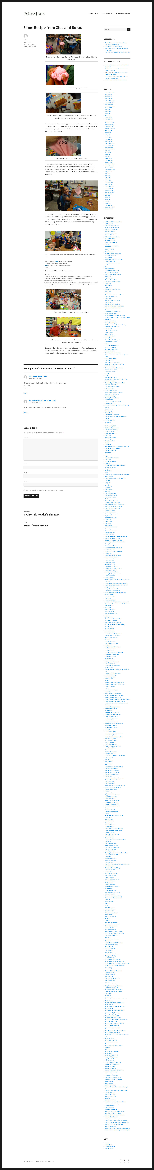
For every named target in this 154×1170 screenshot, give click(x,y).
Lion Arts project (110, 663)
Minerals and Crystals (111, 727)
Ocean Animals (109, 750)
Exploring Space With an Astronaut (115, 465)
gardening (108, 523)
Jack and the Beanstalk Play (113, 618)
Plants (107, 808)
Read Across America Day (112, 847)
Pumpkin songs (109, 836)
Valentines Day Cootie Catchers (114, 1070)
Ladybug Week (109, 650)
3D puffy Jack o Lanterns (112, 236)
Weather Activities (110, 1100)
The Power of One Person (112, 1027)
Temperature (109, 1004)
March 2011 (108, 203)
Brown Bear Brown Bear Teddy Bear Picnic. (117, 317)
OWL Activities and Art (120, 80)
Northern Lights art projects (113, 746)
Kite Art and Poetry (110, 641)
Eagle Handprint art (110, 433)
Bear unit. (108, 293)
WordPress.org (109, 1148)
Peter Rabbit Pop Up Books (113, 787)
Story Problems (109, 969)
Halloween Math (110, 562)
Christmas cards (109, 351)
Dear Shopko (109, 409)
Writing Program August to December (116, 1120)
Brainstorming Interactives (112, 311)
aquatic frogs (109, 278)
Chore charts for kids (111, 349)
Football (107, 491)
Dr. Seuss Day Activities (112, 427)
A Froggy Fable (109, 251)
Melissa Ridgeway (110, 65)
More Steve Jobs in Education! (114, 733)
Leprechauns (109, 658)
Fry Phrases (108, 515)
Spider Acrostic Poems (111, 939)
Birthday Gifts (109, 302)
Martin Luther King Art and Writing (115, 701)
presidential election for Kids (113, 830)
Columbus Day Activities (112, 384)
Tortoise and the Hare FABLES (113, 1045)
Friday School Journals (111, 500)
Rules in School (109, 877)
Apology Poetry (109, 268)
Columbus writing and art (112, 386)
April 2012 (107, 179)
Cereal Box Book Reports (112, 339)
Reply (25, 393)
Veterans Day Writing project (113, 1079)
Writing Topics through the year (114, 1124)
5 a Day (107, 244)
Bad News (108, 283)
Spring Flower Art (110, 948)
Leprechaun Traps (110, 656)
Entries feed (108, 1144)
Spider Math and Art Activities (113, 942)
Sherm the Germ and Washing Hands (115, 43)
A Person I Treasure (110, 255)
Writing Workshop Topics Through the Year (117, 1128)
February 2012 (109, 182)
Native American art (111, 744)
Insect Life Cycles (110, 609)
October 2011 (109, 190)
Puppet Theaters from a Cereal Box (115, 839)
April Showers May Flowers (113, 274)
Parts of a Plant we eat (111, 768)
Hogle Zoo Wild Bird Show (112, 589)
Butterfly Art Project (111, 323)
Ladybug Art (108, 645)
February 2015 (109, 119)
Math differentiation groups (113, 714)
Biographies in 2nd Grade (112, 300)
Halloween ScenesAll (111, 570)
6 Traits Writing (109, 248)
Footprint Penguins (110, 497)
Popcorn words (109, 821)
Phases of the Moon (111, 789)
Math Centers (109, 710)
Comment (27, 437)
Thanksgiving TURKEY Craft (113, 1017)
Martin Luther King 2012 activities (114, 695)
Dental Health (109, 412)
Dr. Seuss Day (109, 424)
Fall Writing (108, 471)
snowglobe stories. (110, 929)
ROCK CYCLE (109, 871)
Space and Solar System (112, 935)
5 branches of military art (112, 246)
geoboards (108, 525)
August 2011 (108, 194)
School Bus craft (110, 894)
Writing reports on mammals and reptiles (117, 1122)
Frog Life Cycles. (110, 510)
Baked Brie (108, 285)
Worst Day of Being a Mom (113, 1113)
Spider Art (108, 941)
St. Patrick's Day (109, 957)
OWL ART (108, 759)
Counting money (110, 396)
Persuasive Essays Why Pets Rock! (115, 785)
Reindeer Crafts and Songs (113, 868)
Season (107, 903)
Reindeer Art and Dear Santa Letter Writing (117, 52)
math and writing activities (112, 706)
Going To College (110, 544)
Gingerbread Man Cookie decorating (116, 536)
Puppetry (108, 841)
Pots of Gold (108, 823)
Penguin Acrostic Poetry (112, 774)
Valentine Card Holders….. (112, 1064)
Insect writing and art (111, 613)
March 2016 (108, 96)
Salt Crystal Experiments (112, 879)
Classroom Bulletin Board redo (114, 368)
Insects (107, 615)
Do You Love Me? (110, 420)
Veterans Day (109, 1073)
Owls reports (109, 763)
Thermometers (109, 1038)
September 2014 (110, 128)
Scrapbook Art (109, 901)
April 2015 (107, 115)
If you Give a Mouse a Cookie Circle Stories (117, 603)
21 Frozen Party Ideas (111, 229)
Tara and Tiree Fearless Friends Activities (116, 999)
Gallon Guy (108, 519)
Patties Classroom (29, 1161)
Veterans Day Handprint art (113, 1077)
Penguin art (108, 776)
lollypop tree (109, 667)
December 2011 (109, 186)
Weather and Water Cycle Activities (115, 1102)
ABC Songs (108, 257)
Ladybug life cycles (110, 648)
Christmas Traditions (111, 358)
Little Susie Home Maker (38, 376)
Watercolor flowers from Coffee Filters (116, 1090)
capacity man (109, 332)
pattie (25, 40)
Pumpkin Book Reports (112, 834)
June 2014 (108, 132)
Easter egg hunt (109, 452)
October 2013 (109, 147)
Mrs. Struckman (109, 76)
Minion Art (108, 729)
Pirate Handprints (110, 798)
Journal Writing (109, 628)
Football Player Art (110, 493)
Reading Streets (110, 851)
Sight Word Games (110, 909)
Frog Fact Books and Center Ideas (115, 504)
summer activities (110, 974)
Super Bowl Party (110, 980)
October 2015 (109, 104)
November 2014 (109, 124)
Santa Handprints (110, 881)
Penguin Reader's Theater (112, 780)
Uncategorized (109, 1060)
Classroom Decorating (111, 369)
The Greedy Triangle (111, 1021)
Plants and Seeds (110, 809)
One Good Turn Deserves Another (115, 755)
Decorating (108, 411)
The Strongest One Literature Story (115, 1030)
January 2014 (108, 141)
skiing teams (108, 914)
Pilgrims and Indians (110, 796)
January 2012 (108, 184)
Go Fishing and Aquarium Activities (115, 542)
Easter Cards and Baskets (112, 448)
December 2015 (109, 100)
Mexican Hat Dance (111, 725)
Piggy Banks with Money (112, 794)
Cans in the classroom (111, 330)
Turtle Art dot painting (111, 1055)
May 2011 (107, 199)
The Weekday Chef (107, 14)
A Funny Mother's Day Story (113, 253)
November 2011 (109, 188)
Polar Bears (108, 817)
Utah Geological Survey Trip (113, 1062)
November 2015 (109, 102)
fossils (106, 499)
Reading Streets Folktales (112, 854)
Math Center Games (111, 708)
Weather (107, 1098)
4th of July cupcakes (111, 242)
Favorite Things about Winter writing (115, 478)
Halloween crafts (110, 559)
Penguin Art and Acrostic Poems (114, 778)
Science (107, 899)
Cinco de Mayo (109, 360)
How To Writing (109, 594)
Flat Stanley (108, 486)
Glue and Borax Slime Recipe (113, 540)
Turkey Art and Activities (112, 1051)
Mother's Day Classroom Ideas (114, 736)
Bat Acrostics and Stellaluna (113, 289)
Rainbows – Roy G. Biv (111, 845)
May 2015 (107, 113)
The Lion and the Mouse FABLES (114, 1023)
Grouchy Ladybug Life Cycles (113, 547)
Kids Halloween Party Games (113, 633)
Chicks (107, 343)
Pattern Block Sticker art (112, 772)
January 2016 (108, 98)
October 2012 (109, 167)
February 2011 (109, 205)
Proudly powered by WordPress (45, 1161)
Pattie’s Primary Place (123, 14)
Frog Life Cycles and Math (112, 508)
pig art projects (109, 793)
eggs (106, 456)
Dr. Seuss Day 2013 (110, 426)
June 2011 (107, 197)
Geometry (108, 529)
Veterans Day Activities (111, 1075)
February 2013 (109, 160)
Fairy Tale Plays (109, 469)
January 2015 (108, 121)
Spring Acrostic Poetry (111, 944)
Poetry (107, 813)
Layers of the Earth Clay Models (114, 652)
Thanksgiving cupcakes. (112, 1012)
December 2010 (110, 207)
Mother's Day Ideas (110, 738)
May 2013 (107, 154)
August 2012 (108, 171)
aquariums (108, 276)
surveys (107, 982)
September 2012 (110, 169)
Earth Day (108, 435)
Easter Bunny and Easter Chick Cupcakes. (117, 446)
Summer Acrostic (110, 972)
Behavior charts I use (111, 296)
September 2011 (109, 192)
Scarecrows (108, 888)
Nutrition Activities (110, 748)
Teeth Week (108, 1000)
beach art (108, 291)
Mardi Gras (108, 691)
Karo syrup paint (110, 632)
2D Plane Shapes (110, 231)
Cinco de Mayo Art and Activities (114, 364)
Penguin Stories (109, 781)
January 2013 (108, 162)
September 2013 (110, 149)
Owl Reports (108, 761)
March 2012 (108, 181)
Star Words (108, 967)
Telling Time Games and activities (114, 1002)
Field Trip (107, 482)
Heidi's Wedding (110, 575)
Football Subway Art (111, 495)
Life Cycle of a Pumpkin (112, 662)
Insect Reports (109, 611)
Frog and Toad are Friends (112, 502)
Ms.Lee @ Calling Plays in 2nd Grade (42, 400)
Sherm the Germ (110, 907)
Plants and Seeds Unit (111, 811)
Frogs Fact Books (110, 512)
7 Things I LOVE (109, 250)
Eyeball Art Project (110, 467)
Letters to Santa (109, 660)
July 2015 (107, 109)
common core (109, 388)
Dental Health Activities (112, 414)
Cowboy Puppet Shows (112, 398)
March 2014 (108, 137)
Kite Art (107, 639)
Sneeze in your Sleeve (111, 922)
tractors (107, 1047)
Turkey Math (108, 1053)
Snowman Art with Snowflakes (114, 931)
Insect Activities (109, 605)
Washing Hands (109, 1081)
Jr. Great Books (109, 630)
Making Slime (32, 46)
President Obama (110, 824)
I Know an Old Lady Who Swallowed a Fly (117, 602)
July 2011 (107, 196)
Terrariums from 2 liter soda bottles (115, 1006)
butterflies (108, 319)
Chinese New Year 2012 (111, 345)
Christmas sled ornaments (112, 353)
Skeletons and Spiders (111, 912)
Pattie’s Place (93, 14)
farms (106, 472)
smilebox (107, 918)
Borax (46, 265)
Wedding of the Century (112, 1103)
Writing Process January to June (114, 1118)
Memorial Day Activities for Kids (114, 723)
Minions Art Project (110, 731)
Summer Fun (109, 976)
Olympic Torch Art (110, 753)
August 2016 (108, 94)
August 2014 (108, 130)
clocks (107, 373)
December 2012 (109, 164)
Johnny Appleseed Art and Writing (115, 624)
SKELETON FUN (109, 911)
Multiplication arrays (111, 740)
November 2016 (109, 93)
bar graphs (108, 287)
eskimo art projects (110, 461)
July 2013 (107, 151)
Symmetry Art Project (111, 987)
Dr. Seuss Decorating (111, 429)
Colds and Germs (110, 381)
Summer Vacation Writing (112, 978)
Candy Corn (108, 328)
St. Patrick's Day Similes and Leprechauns (117, 963)
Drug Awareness (110, 431)
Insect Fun (108, 607)
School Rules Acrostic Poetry (113, 896)
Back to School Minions (112, 44)
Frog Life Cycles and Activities (113, 506)
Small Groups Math (110, 916)
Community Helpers (111, 390)
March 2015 (108, 117)
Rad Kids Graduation (111, 843)
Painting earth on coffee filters (114, 766)
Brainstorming (109, 309)
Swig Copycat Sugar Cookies (113, 985)
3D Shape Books (110, 238)
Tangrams (108, 995)
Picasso (107, 791)
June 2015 (108, 111)
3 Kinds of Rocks (110, 235)
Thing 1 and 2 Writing (111, 1040)
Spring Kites (108, 950)
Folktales (107, 487)
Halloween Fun (109, 560)
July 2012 (107, 173)
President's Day (109, 826)
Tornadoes (108, 1044)
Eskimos (107, 463)
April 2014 (108, 136)
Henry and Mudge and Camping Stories (116, 583)
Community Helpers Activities (113, 392)
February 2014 (109, 139)
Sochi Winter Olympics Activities (114, 933)
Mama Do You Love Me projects (114, 682)
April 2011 (107, 201)
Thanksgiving (109, 1008)
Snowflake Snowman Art (112, 924)
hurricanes (108, 598)
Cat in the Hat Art (110, 336)
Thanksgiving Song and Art (112, 1014)
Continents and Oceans (112, 394)
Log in (107, 1143)
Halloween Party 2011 (111, 566)
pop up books (109, 819)
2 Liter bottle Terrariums (112, 227)
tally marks (108, 993)
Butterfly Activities (110, 321)
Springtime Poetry (110, 956)
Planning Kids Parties (111, 802)
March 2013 (108, 158)
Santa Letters (109, 882)
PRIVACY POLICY (110, 832)
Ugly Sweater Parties (111, 1059)
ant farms (108, 265)
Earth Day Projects (110, 439)
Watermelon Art (109, 1092)
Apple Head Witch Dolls (112, 270)
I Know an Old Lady (110, 600)
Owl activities (109, 757)
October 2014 (109, 126)
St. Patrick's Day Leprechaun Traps (115, 961)
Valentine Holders (110, 1066)
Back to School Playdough (113, 281)
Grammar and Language (112, 545)
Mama (107, 680)
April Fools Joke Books (111, 272)
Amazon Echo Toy (110, 261)
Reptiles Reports (110, 869)
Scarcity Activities (110, 884)
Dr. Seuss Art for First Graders (113, 46)
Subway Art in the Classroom (113, 971)
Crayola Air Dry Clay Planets (113, 401)
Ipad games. (108, 617)
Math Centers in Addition (112, 712)
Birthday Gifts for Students (112, 304)
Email (26, 472)
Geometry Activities (111, 530)
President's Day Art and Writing (114, 828)
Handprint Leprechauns (112, 572)
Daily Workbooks (110, 403)
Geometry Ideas (110, 532)
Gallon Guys (108, 521)
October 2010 (109, 209)
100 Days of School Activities (113, 221)
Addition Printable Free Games (114, 259)
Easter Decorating (110, 450)
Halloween (108, 553)
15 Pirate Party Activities (112, 225)
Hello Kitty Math (109, 577)
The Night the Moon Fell (112, 1025)
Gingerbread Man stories (112, 538)
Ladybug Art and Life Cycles (113, 647)
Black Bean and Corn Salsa (113, 308)
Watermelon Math (110, 1096)
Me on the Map (109, 720)
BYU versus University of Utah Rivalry (115, 324)
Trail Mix (107, 1049)
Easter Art (108, 444)
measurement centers (111, 721)
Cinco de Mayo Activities (112, 362)
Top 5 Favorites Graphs (111, 1042)
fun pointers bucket (110, 517)
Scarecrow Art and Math (112, 886)
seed (106, 905)
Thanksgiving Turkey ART (112, 1015)
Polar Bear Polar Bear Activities (114, 815)
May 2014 (107, 134)
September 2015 (110, 106)
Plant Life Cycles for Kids (112, 804)
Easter (107, 442)
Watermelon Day (110, 1094)
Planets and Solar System (112, 800)
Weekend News (109, 1105)
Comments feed (110, 1146)
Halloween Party (110, 564)
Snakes (107, 920)
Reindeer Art (109, 862)
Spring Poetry (109, 952)
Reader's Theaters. (110, 849)
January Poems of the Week (113, 622)
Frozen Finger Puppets (111, 514)
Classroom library (110, 371)
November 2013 (109, 145)
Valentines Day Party (111, 1072)
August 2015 (108, 108)
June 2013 (108, 152)
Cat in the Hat (109, 334)
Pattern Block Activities (112, 770)
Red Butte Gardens (110, 858)
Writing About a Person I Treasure (114, 1115)
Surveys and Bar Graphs (112, 984)
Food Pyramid (109, 489)
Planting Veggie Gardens (112, 806)
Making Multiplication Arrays (113, 673)
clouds (107, 375)
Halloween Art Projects (111, 557)
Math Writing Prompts (111, 718)
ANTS (106, 266)
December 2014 (109, 123)
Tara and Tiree (109, 997)
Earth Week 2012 (110, 441)
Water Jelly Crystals (110, 1085)
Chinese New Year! (110, 347)
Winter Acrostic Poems (111, 1109)
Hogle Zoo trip (109, 587)
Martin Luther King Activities (113, 697)
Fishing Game (109, 484)
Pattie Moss (108, 68)
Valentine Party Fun (110, 1068)
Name (26, 464)
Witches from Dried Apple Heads (114, 1111)
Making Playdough (110, 677)
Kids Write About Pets (111, 637)
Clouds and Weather (111, 377)
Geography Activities (111, 527)
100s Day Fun (109, 223)
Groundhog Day (109, 549)
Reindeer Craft (109, 866)
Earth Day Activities (110, 437)
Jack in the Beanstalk (111, 620)
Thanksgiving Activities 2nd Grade (114, 1010)
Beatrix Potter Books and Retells (114, 295)
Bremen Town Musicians (112, 313)
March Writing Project (111, 690)
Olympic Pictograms (111, 751)
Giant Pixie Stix (109, 534)
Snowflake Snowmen (111, 926)
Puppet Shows (109, 838)
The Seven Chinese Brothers (113, 1029)
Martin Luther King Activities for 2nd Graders (117, 699)
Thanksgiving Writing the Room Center (116, 1019)
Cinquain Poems (110, 366)
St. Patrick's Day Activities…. (113, 959)
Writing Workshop (110, 1126)
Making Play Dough (110, 675)
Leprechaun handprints (112, 654)
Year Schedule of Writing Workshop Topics (117, 1130)
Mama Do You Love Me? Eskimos (114, 684)
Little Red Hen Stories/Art (112, 665)
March (107, 688)
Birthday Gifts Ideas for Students (114, 306)
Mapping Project (110, 686)
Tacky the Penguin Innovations (114, 989)
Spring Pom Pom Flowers (112, 954)
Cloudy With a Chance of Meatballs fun (116, 379)
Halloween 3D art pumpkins (113, 555)
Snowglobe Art (109, 927)
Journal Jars (108, 626)
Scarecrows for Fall (110, 890)
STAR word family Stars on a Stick (114, 965)
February (107, 480)
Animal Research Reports (112, 263)
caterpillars (108, 338)
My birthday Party (110, 742)
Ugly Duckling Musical (111, 1057)
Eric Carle (108, 459)
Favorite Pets (109, 476)
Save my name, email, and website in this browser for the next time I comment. (44, 490)
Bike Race (108, 298)
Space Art (108, 937)
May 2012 (107, 177)
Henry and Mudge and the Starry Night (116, 585)
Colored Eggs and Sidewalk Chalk (115, 383)
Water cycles (109, 1083)
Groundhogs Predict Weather (113, 551)
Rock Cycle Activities (111, 873)
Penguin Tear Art (110, 783)
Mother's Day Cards (110, 735)
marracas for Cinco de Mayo (113, 693)
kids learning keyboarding (112, 635)
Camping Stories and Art (112, 326)
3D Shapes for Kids (110, 240)
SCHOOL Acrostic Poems (112, 892)
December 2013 (109, 143)
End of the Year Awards (112, 457)
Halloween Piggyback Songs (113, 568)
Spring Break (109, 946)
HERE (56, 261)
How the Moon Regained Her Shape (115, 592)
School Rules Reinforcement (113, 897)
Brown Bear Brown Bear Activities (115, 315)
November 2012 (109, 166)
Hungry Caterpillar (110, 596)
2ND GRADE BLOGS (111, 233)
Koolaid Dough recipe (111, 643)
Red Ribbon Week (110, 860)
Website (26, 481)
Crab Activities (109, 399)
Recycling (108, 856)
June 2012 (108, 175)
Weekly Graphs (109, 1107)
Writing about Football (111, 1117)
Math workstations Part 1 (112, 716)
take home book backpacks (113, 991)
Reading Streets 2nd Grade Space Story (116, 853)
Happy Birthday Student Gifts (113, 574)
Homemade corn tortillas (112, 590)
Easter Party (108, 454)
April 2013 (108, 156)
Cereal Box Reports (111, 341)
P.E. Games (108, 765)
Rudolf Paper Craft (110, 875)
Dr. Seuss (108, 422)
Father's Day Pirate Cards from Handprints (117, 474)
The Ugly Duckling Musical (112, 1032)
